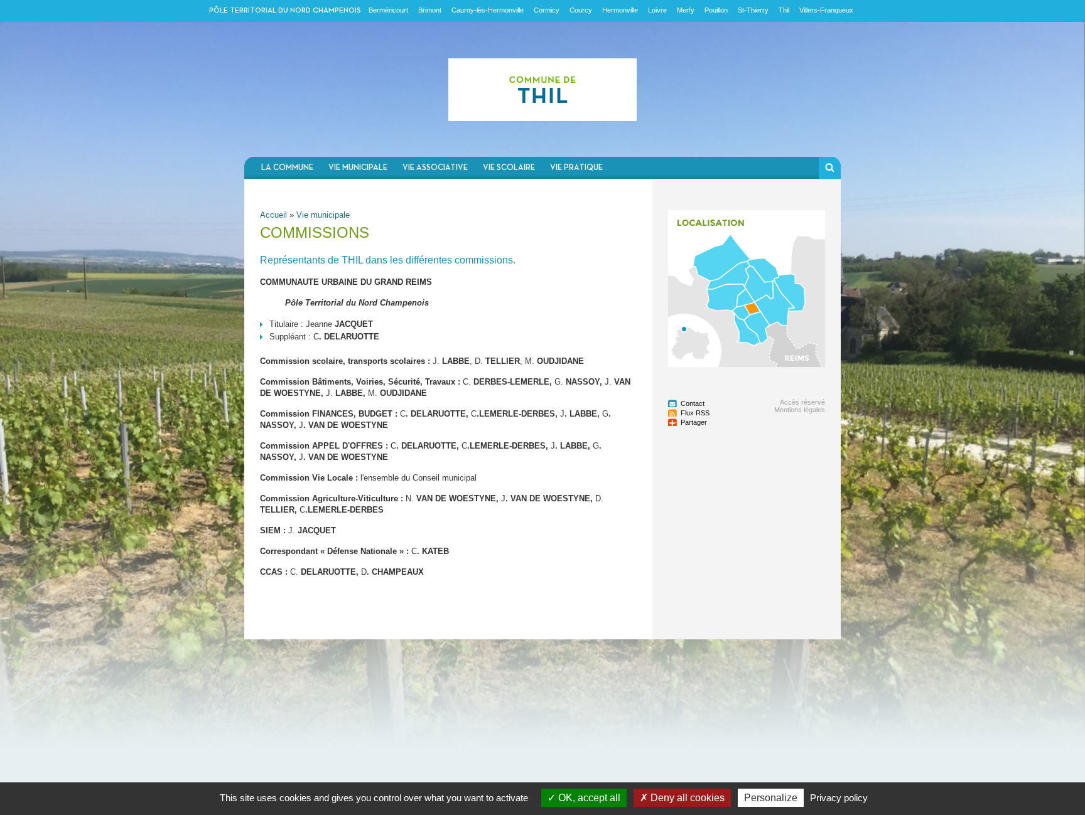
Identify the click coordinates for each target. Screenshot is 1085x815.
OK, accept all (588, 797)
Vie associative (435, 168)
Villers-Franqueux (826, 10)
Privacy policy (839, 797)
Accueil (273, 215)
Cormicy (546, 10)
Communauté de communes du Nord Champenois (542, 89)
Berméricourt (388, 10)
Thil (784, 10)
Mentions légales (799, 409)
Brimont (429, 10)
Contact (692, 403)
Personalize (770, 797)
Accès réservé (802, 402)
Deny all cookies (686, 797)
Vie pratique (576, 168)
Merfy (685, 10)
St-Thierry (753, 10)
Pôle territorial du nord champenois (285, 10)
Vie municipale (357, 168)
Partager (694, 422)
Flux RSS (695, 413)
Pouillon (716, 10)
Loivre (657, 10)
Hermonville (620, 10)
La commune (287, 168)
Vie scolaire (509, 168)
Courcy (580, 10)
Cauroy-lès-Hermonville (487, 10)
